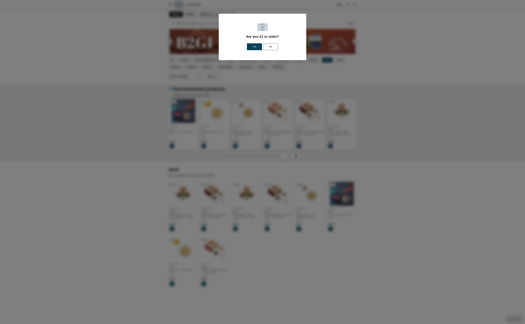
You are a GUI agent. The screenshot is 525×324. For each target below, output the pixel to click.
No (270, 47)
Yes (254, 47)
